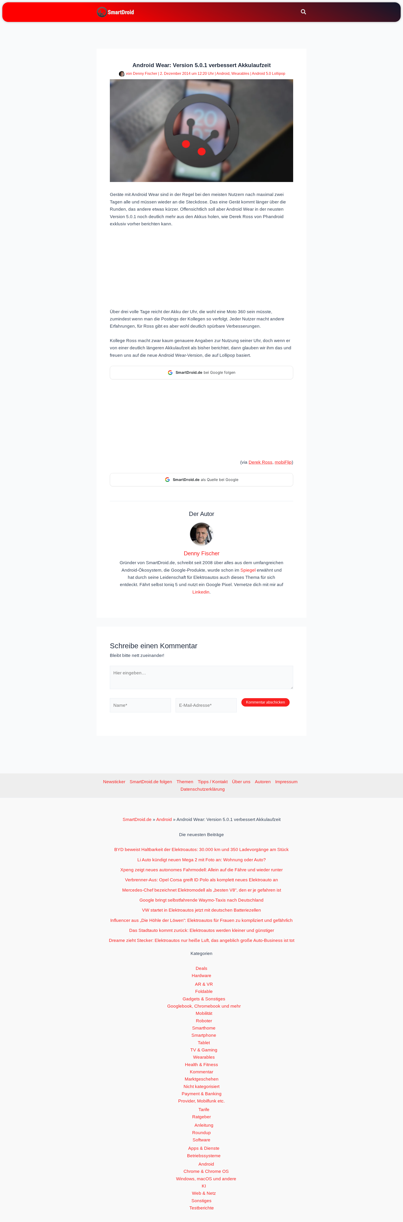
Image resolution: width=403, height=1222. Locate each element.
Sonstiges (201, 1200)
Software (201, 1139)
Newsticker (114, 781)
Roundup (201, 1132)
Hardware (201, 975)
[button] (304, 12)
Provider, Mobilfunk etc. (201, 1100)
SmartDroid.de (137, 819)
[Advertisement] (201, 267)
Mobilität (204, 1013)
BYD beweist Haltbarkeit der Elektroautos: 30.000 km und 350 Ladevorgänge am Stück (201, 849)
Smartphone (203, 1035)
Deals (201, 968)
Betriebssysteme (204, 1155)
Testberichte (201, 1207)
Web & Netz (204, 1193)
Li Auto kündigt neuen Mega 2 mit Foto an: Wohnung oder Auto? (201, 859)
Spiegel (248, 570)
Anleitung (204, 1125)
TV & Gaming (203, 1049)
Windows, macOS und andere (206, 1178)
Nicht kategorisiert (201, 1086)
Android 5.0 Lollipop (268, 74)
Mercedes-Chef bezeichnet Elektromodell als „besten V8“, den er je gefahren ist (201, 890)
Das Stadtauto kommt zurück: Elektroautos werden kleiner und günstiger (201, 930)
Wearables (240, 74)
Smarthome (203, 1028)
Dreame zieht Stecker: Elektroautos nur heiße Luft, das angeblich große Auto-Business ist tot (201, 940)
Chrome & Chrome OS (206, 1171)
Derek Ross (260, 462)
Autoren (263, 781)
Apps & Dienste (203, 1148)
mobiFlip (283, 462)
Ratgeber (201, 1116)
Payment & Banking (202, 1093)
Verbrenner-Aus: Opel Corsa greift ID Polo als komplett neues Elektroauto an (201, 879)
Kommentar (201, 1071)
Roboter (204, 1020)
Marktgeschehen (202, 1079)
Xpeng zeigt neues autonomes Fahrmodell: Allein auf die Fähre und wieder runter (201, 869)
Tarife (203, 1109)
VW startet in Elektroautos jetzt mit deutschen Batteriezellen (201, 910)
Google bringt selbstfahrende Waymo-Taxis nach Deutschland (201, 900)
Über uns (241, 781)
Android (222, 74)
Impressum (286, 781)
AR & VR (204, 984)
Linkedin (200, 592)
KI (204, 1186)
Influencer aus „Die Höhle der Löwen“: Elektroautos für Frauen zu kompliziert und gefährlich (201, 920)
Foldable (204, 991)
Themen (185, 781)
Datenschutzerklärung (203, 789)
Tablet (204, 1042)
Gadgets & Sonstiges (204, 998)
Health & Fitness (201, 1064)
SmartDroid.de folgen (151, 781)
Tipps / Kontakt (213, 781)
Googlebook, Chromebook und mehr (204, 1006)
